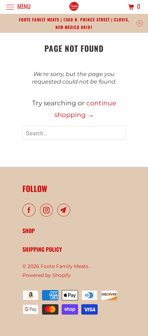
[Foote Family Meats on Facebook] (30, 210)
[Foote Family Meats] (74, 6)
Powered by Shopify (46, 275)
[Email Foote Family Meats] (65, 210)
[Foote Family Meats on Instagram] (48, 210)
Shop (28, 231)
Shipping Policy (42, 249)
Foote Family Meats (65, 266)
